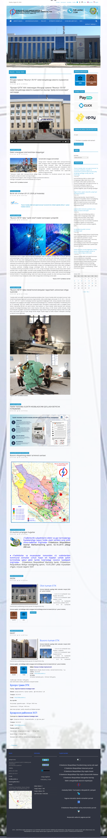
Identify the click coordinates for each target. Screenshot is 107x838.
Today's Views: (38, 788)
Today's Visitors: (38, 791)
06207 (12, 633)
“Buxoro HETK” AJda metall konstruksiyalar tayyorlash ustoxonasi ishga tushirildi (39, 291)
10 (89, 281)
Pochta (74, 2)
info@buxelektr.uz (13, 779)
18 (92, 283)
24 (89, 285)
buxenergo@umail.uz (14, 781)
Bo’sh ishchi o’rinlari (15, 191)
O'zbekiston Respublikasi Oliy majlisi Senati (78, 771)
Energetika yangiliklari (15, 149)
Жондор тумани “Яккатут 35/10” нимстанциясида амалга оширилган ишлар (39, 81)
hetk (19, 84)
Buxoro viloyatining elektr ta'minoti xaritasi (28, 455)
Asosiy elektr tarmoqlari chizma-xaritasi (19, 453)
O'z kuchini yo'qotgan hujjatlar (17, 529)
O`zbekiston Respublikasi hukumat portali (78, 768)
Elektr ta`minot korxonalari (16, 576)
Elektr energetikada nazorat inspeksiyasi (78, 781)
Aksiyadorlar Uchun (31, 21)
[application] (40, 119)
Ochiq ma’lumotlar (71, 21)
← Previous (13, 745)
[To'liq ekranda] (68, 141)
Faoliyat (43, 21)
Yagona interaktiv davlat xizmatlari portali (78, 798)
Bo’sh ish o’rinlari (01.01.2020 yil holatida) (27, 193)
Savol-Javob (63, 2)
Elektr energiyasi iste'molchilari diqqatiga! (27, 152)
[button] (40, 119)
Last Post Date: (38, 793)
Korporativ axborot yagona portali (78, 817)
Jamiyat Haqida (17, 21)
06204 (12, 578)
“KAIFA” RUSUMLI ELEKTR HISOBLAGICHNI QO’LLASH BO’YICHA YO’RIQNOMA (35, 407)
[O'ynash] (12, 141)
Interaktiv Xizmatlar (55, 21)
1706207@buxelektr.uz (39, 673)
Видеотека (13, 77)
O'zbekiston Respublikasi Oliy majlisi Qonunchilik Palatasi (78, 774)
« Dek (84, 292)
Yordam (58, 2)
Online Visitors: (38, 786)
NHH (81, 21)
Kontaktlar (69, 2)
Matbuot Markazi (90, 24)
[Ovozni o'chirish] (66, 141)
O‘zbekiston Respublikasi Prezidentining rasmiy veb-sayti (78, 765)
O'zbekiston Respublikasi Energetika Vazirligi (78, 778)
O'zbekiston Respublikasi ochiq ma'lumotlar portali (78, 808)
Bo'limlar (76, 155)
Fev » (88, 292)
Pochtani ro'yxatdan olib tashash (85, 140)
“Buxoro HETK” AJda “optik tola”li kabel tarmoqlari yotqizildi (34, 218)
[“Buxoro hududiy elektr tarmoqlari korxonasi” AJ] (10, 21)
